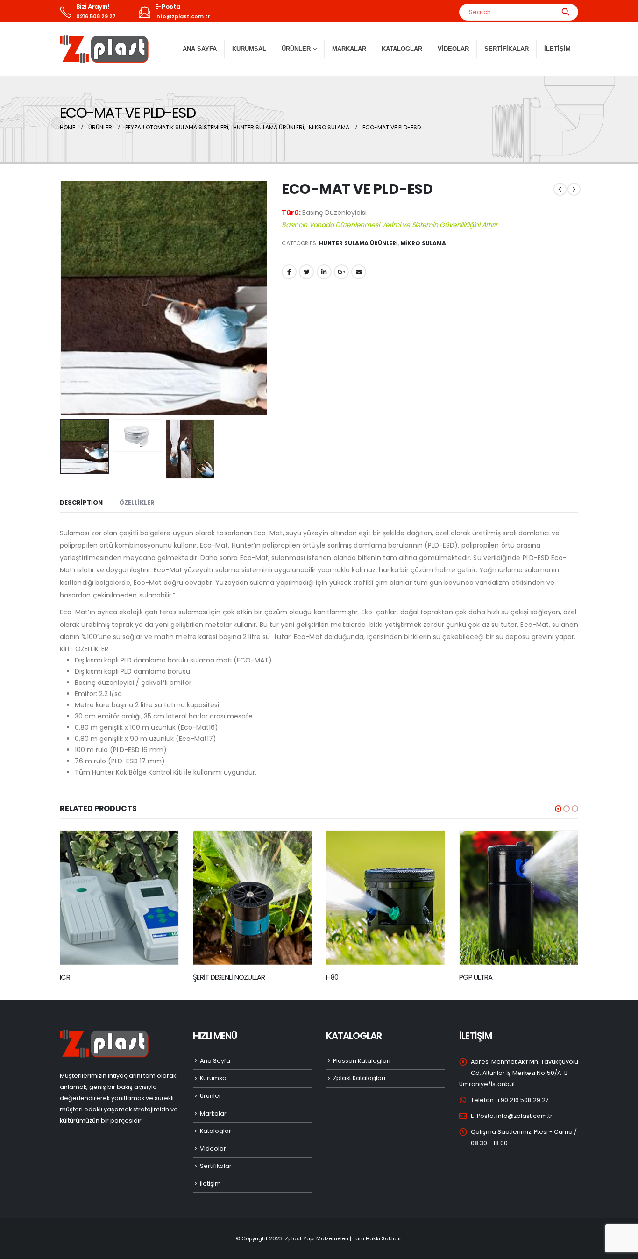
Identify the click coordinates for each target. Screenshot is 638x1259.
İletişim (557, 48)
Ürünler (210, 1096)
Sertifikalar (506, 48)
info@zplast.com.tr (524, 1116)
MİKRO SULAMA (423, 243)
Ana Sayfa (200, 48)
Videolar (453, 48)
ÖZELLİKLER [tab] (137, 502)
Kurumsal (249, 48)
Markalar (349, 48)
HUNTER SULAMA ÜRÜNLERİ (358, 243)
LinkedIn (324, 271)
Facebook (289, 271)
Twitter (306, 271)
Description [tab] (81, 502)
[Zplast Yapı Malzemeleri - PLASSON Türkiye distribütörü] (104, 49)
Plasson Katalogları (361, 1061)
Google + (341, 271)
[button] (558, 808)
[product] (119, 898)
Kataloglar (402, 48)
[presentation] (62, 298)
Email (358, 271)
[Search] (565, 12)
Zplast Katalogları (359, 1078)
